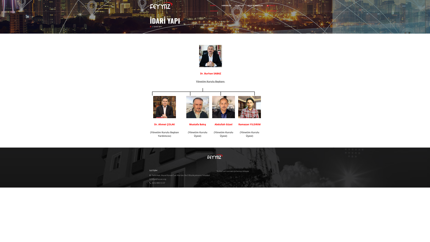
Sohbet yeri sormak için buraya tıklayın (233, 171)
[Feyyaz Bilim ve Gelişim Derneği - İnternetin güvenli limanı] (161, 5)
